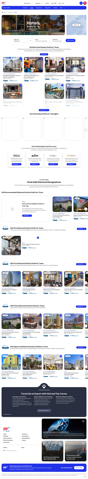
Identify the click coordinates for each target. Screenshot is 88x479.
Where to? (16, 39)
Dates (36, 39)
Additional (55, 39)
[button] (73, 74)
